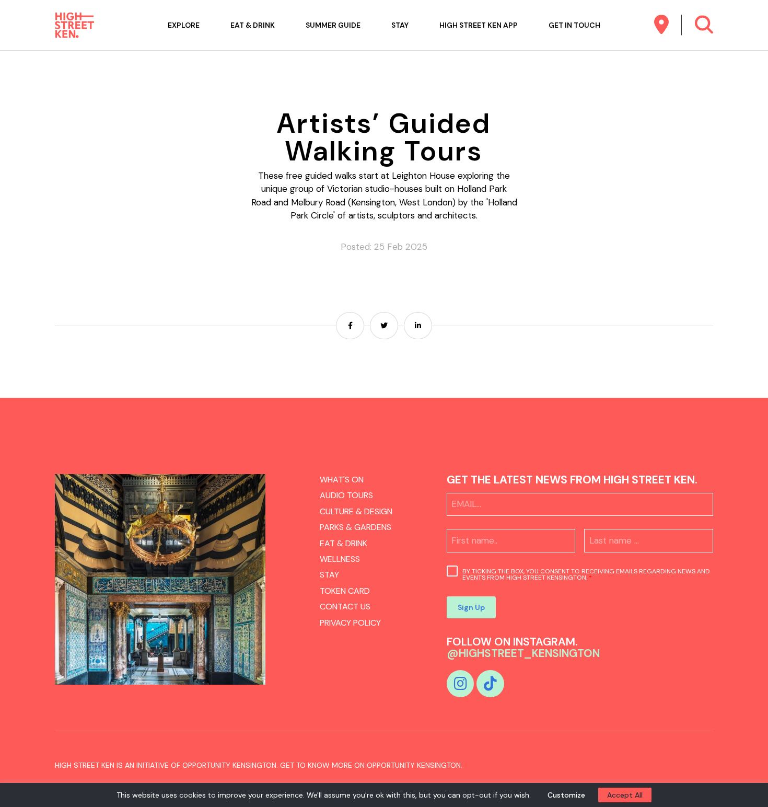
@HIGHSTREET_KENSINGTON (523, 653)
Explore (184, 25)
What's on (342, 479)
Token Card (345, 590)
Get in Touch (574, 25)
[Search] (704, 24)
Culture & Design (356, 511)
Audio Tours (346, 495)
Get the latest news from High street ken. (572, 479)
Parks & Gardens (355, 527)
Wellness (340, 559)
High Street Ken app (478, 25)
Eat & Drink (252, 25)
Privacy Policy (350, 622)
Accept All (625, 795)
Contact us (345, 606)
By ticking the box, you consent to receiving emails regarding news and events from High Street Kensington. (586, 574)
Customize (566, 795)
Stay (400, 25)
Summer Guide (333, 25)
